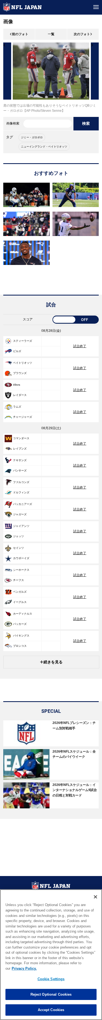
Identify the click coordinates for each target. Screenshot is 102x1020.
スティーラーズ (22, 340)
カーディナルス (22, 613)
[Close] (95, 897)
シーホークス (21, 569)
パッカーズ (20, 623)
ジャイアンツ (21, 525)
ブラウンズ (20, 373)
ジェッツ (18, 536)
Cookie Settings (51, 979)
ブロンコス (20, 645)
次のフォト (82, 34)
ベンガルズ (20, 591)
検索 (86, 123)
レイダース (20, 394)
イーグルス (20, 602)
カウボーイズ (21, 558)
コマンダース (21, 438)
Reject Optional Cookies (51, 994)
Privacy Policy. (24, 968)
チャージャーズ (22, 416)
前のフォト (20, 34)
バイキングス (21, 635)
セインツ (18, 547)
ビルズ (17, 351)
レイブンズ (20, 448)
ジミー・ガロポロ (32, 137)
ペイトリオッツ (22, 362)
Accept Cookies (51, 1010)
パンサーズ (20, 470)
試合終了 (79, 346)
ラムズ (17, 406)
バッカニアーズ (22, 504)
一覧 (51, 34)
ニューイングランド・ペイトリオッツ (44, 146)
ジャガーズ (20, 514)
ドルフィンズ (21, 492)
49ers (16, 384)
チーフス (18, 580)
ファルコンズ (21, 482)
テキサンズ (20, 460)
